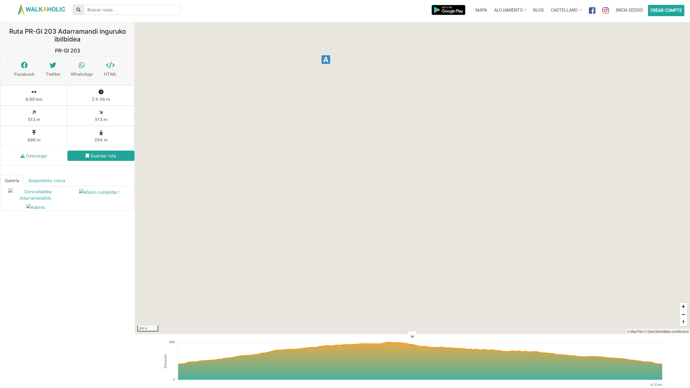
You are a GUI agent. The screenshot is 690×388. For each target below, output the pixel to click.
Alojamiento (508, 10)
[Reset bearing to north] (683, 322)
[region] (412, 178)
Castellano (565, 10)
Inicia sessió (629, 10)
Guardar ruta (102, 155)
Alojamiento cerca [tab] (46, 180)
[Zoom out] (683, 314)
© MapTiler (635, 331)
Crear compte (666, 10)
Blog (538, 10)
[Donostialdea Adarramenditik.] (35, 194)
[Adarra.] (35, 206)
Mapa (481, 10)
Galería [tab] (12, 180)
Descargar (36, 155)
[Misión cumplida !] (98, 194)
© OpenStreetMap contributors (666, 331)
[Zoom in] (683, 306)
